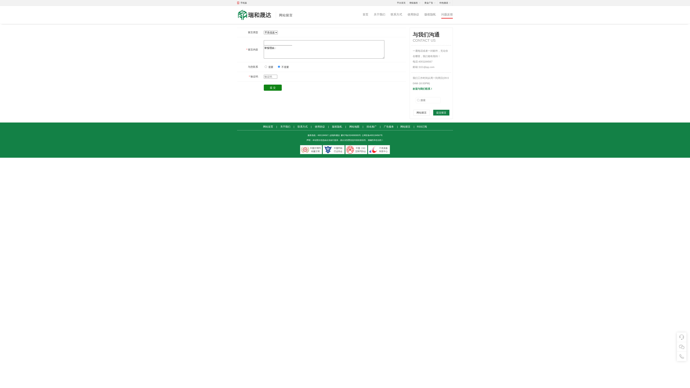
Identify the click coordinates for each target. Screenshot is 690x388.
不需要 (285, 67)
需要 (270, 67)
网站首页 (268, 126)
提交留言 (441, 112)
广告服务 (389, 126)
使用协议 (413, 14)
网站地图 (354, 126)
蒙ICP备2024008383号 (351, 135)
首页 (365, 14)
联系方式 (396, 14)
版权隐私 (430, 14)
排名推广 (372, 126)
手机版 (243, 3)
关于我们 (379, 14)
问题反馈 (447, 14)
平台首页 (401, 3)
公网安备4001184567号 (372, 135)
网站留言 (422, 112)
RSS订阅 (422, 126)
